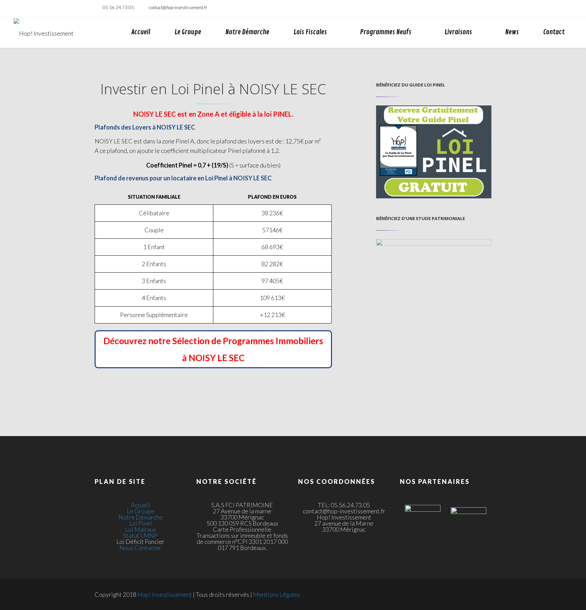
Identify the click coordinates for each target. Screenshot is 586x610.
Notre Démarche (247, 32)
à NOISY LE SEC (213, 357)
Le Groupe (188, 32)
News (512, 32)
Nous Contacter (140, 547)
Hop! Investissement (164, 594)
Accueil (140, 32)
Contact (554, 32)
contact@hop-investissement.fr (178, 7)
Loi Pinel (140, 523)
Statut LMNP (140, 535)
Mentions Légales (276, 594)
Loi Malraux (140, 529)
